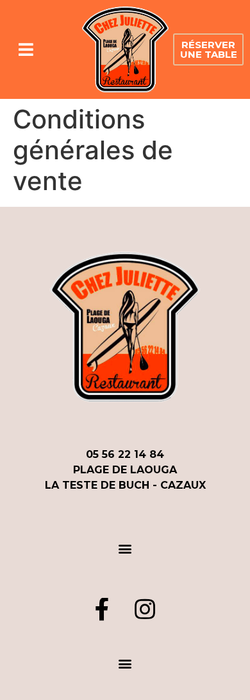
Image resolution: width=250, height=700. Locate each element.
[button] (208, 49)
